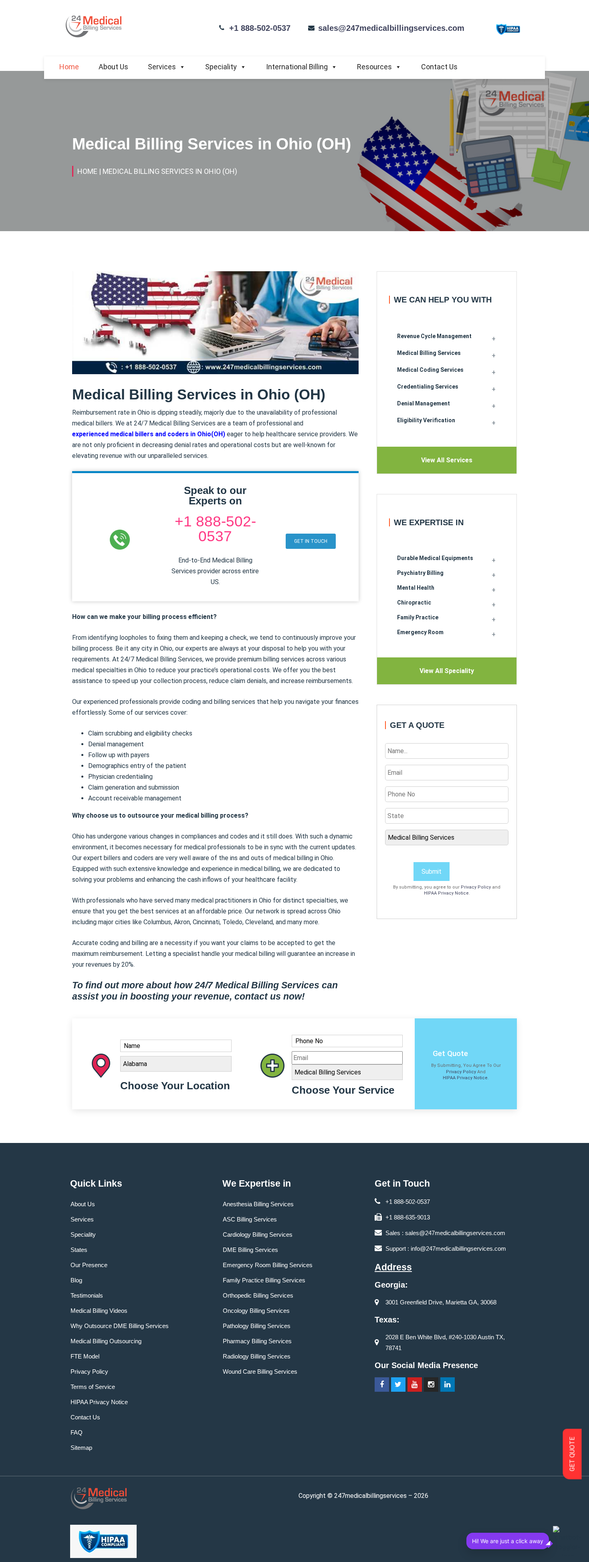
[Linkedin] (447, 1384)
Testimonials (87, 1295)
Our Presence (89, 1265)
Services (162, 66)
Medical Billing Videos (99, 1310)
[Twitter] (398, 1384)
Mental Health (415, 587)
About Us (113, 66)
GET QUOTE (572, 1454)
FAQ (77, 1432)
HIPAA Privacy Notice (446, 893)
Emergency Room (420, 632)
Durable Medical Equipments (435, 558)
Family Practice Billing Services (264, 1280)
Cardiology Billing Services (257, 1234)
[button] (311, 541)
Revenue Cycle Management (434, 336)
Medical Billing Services (429, 353)
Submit (432, 871)
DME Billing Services (250, 1249)
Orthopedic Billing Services (258, 1295)
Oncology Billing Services (256, 1310)
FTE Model (85, 1356)
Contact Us (439, 66)
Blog (76, 1280)
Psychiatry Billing (420, 573)
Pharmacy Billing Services (257, 1341)
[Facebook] (382, 1384)
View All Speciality (447, 671)
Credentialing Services (427, 386)
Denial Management (423, 403)
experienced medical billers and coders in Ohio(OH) (148, 434)
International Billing (297, 66)
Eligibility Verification (426, 420)
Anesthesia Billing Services (258, 1204)
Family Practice (417, 617)
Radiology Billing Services (256, 1356)
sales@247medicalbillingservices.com (391, 28)
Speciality (221, 66)
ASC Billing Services (250, 1219)
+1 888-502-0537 (259, 28)
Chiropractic (414, 602)
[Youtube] (414, 1384)
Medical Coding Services (430, 370)
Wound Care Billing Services (260, 1371)
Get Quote (450, 1053)
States (79, 1249)
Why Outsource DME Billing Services (120, 1325)
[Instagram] (431, 1384)
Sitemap (81, 1447)
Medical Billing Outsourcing (106, 1341)
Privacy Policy (476, 887)
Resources (374, 66)
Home (69, 66)
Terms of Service (93, 1386)
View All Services (446, 460)
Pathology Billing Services (256, 1325)
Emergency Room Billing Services (268, 1265)
